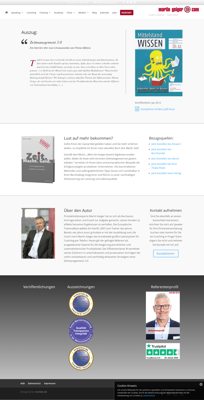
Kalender (104, 13)
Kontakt (126, 13)
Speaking (15, 13)
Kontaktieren (165, 253)
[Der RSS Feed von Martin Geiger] (135, 2)
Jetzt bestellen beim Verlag (166, 173)
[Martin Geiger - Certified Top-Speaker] (81, 304)
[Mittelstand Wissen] (159, 96)
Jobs (114, 13)
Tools (69, 13)
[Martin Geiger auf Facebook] (124, 2)
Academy (58, 13)
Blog (94, 13)
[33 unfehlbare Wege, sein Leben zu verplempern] (39, 328)
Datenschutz (149, 395)
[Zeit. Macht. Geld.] (38, 183)
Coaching (31, 13)
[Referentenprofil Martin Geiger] (163, 338)
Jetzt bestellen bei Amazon (166, 144)
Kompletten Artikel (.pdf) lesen (158, 109)
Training (43, 13)
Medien (82, 13)
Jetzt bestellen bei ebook (165, 158)
